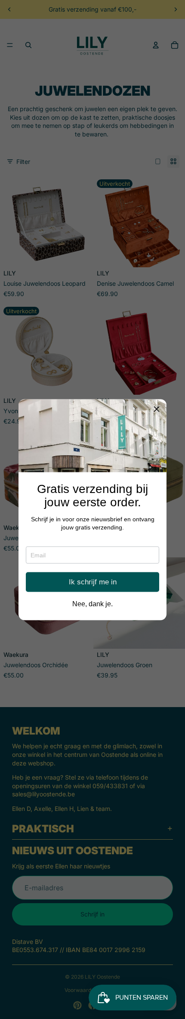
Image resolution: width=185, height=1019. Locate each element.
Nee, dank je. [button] (92, 603)
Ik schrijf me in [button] (93, 582)
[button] (156, 408)
